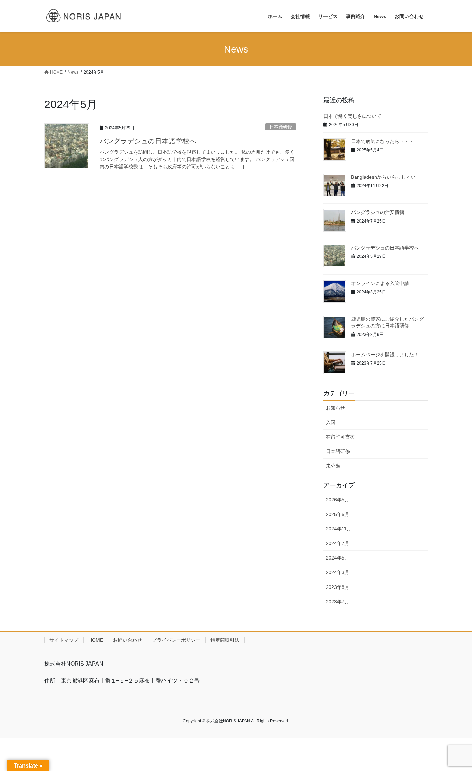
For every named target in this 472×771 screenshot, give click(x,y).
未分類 (333, 466)
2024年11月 (338, 529)
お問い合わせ (127, 640)
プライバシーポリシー (176, 640)
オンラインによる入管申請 (380, 283)
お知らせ (335, 408)
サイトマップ (63, 640)
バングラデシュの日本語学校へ (148, 141)
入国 (331, 422)
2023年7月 (337, 601)
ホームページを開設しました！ (385, 354)
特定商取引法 (224, 640)
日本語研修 (281, 126)
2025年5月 (337, 514)
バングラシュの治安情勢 (377, 212)
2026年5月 (337, 499)
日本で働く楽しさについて (352, 116)
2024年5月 (337, 558)
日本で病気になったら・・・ (382, 141)
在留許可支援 (340, 437)
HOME (95, 640)
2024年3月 (337, 572)
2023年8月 (337, 587)
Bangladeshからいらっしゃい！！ (388, 177)
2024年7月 (337, 543)
